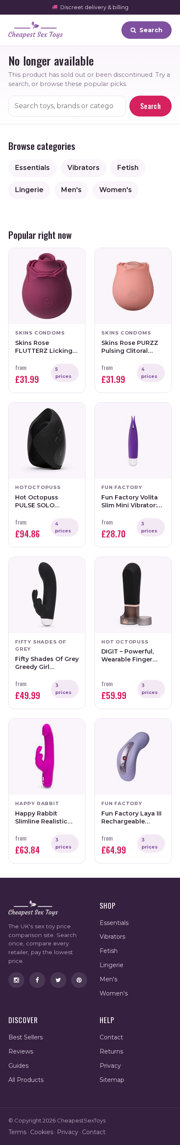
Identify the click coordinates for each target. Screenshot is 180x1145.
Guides (18, 1065)
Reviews (20, 1051)
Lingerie (29, 190)
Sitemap (112, 1080)
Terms (17, 1132)
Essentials (32, 168)
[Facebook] (37, 980)
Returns (111, 1051)
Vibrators (83, 168)
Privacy (110, 1065)
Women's (115, 190)
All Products (26, 1080)
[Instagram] (16, 980)
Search (150, 106)
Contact (111, 1037)
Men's (71, 190)
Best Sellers (25, 1037)
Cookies (41, 1132)
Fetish (128, 168)
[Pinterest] (79, 980)
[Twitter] (58, 980)
